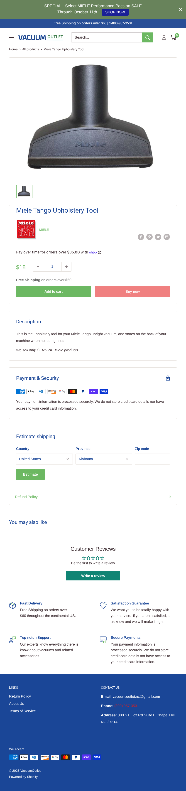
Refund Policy (26, 497)
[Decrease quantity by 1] (38, 266)
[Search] (147, 37)
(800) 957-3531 (126, 706)
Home (13, 49)
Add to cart (53, 291)
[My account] (164, 37)
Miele (44, 229)
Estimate (30, 474)
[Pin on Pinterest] (149, 236)
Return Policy (20, 696)
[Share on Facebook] (141, 236)
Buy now (132, 291)
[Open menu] (11, 37)
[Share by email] (167, 236)
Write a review (93, 576)
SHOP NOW (115, 12)
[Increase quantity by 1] (66, 266)
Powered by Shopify (23, 777)
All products (30, 49)
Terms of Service (22, 711)
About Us (16, 703)
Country (22, 449)
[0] (173, 37)
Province (83, 449)
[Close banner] (181, 10)
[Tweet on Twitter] (158, 236)
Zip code (142, 449)
